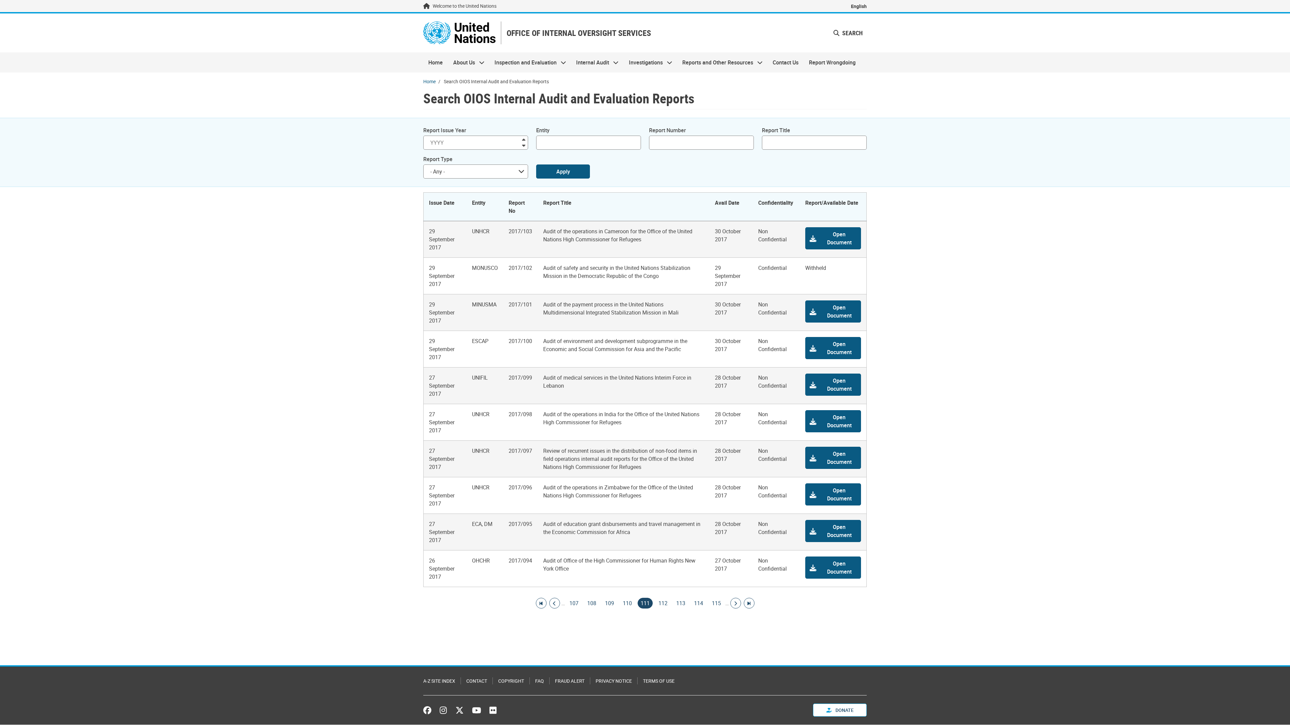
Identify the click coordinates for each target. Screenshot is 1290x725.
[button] (833, 238)
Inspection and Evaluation (523, 62)
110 (627, 603)
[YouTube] (476, 710)
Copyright (511, 681)
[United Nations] (459, 32)
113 (680, 603)
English (859, 6)
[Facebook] (429, 710)
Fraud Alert (570, 681)
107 (574, 603)
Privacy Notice (614, 681)
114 (698, 603)
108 (591, 603)
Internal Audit (590, 62)
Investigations (643, 62)
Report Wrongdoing (832, 62)
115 (716, 603)
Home (435, 62)
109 (609, 603)
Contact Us (786, 62)
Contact (476, 681)
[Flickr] (493, 710)
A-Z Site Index (439, 681)
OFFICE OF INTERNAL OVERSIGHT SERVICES (579, 33)
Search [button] (852, 33)
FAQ (539, 681)
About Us (461, 62)
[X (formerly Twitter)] (459, 710)
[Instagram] (443, 710)
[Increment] (523, 139)
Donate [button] (844, 710)
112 (663, 603)
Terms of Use (659, 681)
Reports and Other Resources (715, 62)
